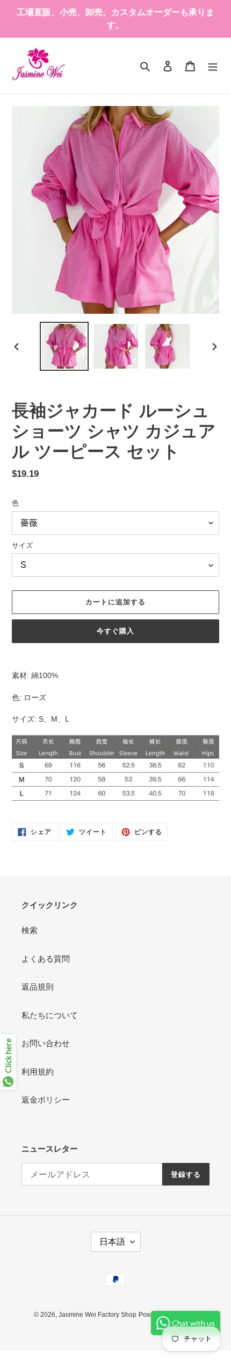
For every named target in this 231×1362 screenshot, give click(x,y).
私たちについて (49, 1015)
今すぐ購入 (115, 631)
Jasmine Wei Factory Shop (97, 1314)
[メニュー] (212, 65)
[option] (64, 346)
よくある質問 (45, 958)
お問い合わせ (45, 1043)
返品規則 (37, 986)
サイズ (22, 545)
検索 (29, 930)
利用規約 (37, 1071)
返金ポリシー (45, 1099)
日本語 (112, 1241)
